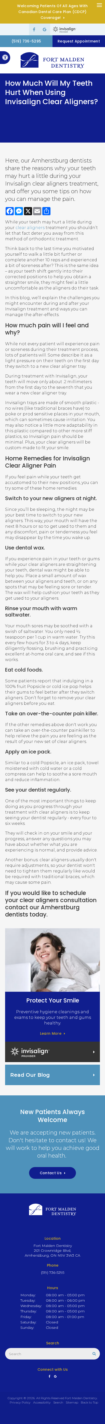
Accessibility (42, 1402)
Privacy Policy (20, 1402)
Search (58, 1402)
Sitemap (72, 1402)
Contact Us (51, 1172)
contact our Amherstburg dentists (42, 911)
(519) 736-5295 (26, 41)
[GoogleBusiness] (44, 29)
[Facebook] (34, 29)
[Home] (52, 60)
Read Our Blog (30, 1075)
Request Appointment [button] (79, 41)
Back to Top (89, 1402)
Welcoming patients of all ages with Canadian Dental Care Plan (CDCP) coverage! (52, 11)
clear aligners (30, 227)
